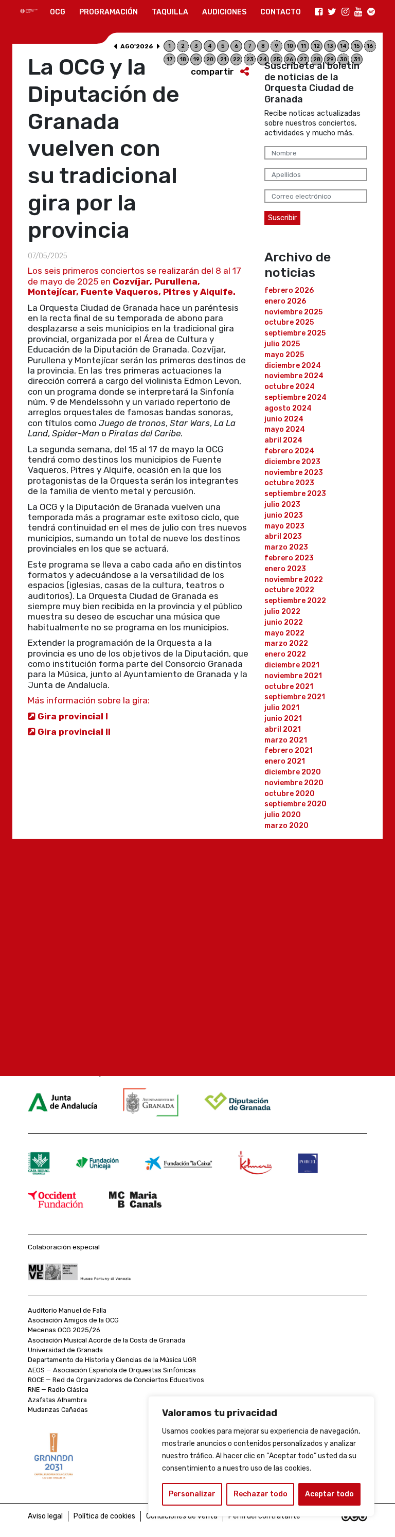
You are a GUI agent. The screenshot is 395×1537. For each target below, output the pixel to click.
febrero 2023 (289, 558)
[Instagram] (345, 12)
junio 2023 (283, 515)
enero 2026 (285, 301)
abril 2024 (283, 440)
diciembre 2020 (292, 772)
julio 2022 (282, 611)
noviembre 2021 (293, 676)
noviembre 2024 (294, 376)
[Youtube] (358, 12)
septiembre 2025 (295, 333)
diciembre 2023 (292, 461)
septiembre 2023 (295, 493)
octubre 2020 (289, 793)
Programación (108, 12)
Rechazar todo (261, 1494)
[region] (261, 1456)
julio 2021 (281, 707)
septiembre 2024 (295, 397)
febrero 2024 (289, 451)
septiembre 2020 (295, 804)
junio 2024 (283, 419)
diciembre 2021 (291, 665)
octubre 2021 (288, 686)
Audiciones (224, 12)
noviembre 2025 (293, 312)
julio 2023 (282, 504)
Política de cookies (104, 1516)
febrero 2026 (289, 290)
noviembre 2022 (293, 579)
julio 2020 (282, 814)
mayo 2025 (284, 354)
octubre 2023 (289, 483)
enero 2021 (284, 761)
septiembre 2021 (294, 697)
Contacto (280, 12)
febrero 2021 (288, 750)
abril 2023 (283, 536)
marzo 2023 (286, 547)
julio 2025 (282, 344)
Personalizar (192, 1494)
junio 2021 (283, 718)
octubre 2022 (289, 590)
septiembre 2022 (295, 600)
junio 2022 (283, 622)
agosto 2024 (288, 408)
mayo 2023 (284, 526)
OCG (57, 12)
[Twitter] (332, 12)
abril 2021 (282, 729)
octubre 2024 (289, 386)
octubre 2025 (289, 322)
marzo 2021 (285, 740)
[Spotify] (371, 12)
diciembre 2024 (292, 365)
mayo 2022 (284, 633)
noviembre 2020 (294, 783)
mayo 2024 (284, 429)
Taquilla (170, 12)
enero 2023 (285, 568)
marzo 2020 (286, 825)
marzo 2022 (286, 643)
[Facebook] (318, 12)
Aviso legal (45, 1516)
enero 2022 (285, 654)
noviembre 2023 (293, 472)
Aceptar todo (329, 1494)
